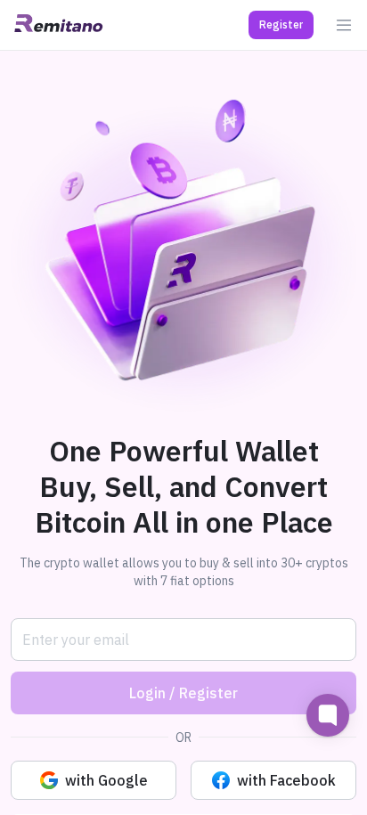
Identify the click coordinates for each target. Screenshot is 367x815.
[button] (281, 25)
